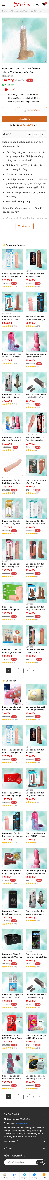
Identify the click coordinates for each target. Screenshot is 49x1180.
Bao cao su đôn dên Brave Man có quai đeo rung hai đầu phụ (12, 397)
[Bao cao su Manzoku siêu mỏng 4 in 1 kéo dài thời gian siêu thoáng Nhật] (36, 1063)
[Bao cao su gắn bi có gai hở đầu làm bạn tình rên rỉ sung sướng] (12, 694)
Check (40, 1162)
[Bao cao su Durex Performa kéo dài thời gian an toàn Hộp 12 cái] (36, 939)
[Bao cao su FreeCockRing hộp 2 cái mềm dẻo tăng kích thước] (12, 592)
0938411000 (26, 124)
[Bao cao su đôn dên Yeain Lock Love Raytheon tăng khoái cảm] (36, 259)
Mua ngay (24, 119)
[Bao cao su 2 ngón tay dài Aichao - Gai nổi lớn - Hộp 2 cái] (12, 982)
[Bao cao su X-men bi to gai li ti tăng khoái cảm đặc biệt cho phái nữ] (12, 858)
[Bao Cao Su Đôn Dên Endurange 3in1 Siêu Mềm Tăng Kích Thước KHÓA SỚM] (12, 635)
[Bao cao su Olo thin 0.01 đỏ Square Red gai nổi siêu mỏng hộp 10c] (12, 1023)
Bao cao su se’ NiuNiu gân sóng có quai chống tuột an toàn (36, 483)
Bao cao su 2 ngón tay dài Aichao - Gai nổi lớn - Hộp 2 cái (12, 997)
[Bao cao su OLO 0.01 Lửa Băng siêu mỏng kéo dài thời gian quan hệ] (36, 694)
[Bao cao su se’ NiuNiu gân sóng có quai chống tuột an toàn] (36, 465)
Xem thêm (23, 226)
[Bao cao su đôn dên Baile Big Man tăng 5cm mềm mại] (12, 465)
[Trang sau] (39, 670)
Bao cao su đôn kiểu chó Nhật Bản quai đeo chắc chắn (12, 440)
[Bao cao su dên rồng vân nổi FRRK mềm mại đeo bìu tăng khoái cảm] (12, 341)
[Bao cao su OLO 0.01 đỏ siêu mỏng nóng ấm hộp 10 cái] (12, 778)
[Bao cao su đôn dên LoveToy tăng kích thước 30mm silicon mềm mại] (12, 549)
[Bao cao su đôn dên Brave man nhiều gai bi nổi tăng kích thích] (36, 302)
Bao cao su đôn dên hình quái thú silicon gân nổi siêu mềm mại (12, 1079)
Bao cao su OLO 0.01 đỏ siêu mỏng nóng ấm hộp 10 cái (12, 795)
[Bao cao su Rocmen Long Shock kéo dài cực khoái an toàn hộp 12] (12, 899)
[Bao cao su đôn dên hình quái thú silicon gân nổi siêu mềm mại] (12, 1063)
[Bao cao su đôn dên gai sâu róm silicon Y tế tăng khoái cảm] (24, 40)
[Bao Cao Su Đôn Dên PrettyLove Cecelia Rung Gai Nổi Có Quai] (36, 422)
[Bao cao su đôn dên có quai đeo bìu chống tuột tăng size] (36, 382)
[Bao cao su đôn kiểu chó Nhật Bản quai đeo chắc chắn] (12, 422)
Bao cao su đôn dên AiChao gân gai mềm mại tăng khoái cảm (35, 524)
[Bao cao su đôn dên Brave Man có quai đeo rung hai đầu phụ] (12, 382)
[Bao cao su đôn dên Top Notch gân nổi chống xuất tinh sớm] (36, 549)
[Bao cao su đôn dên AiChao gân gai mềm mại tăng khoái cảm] (36, 508)
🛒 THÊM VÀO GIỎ (33, 110)
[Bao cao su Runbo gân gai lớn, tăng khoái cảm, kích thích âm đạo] (36, 1023)
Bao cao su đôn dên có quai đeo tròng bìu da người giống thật (12, 276)
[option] (24, 40)
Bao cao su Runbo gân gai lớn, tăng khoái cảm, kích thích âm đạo (36, 1038)
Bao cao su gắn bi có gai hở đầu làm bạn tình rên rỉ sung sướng (12, 710)
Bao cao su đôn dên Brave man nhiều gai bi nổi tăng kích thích (35, 319)
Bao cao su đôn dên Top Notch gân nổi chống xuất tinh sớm (35, 567)
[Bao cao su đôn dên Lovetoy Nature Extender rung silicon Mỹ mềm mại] (36, 635)
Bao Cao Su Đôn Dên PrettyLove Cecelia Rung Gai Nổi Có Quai (36, 440)
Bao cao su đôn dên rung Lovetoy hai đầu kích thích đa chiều (35, 610)
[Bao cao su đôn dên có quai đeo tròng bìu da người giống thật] (12, 259)
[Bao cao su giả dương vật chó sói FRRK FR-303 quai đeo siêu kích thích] (36, 341)
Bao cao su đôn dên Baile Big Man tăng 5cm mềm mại (11, 483)
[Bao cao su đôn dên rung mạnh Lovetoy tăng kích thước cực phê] (12, 302)
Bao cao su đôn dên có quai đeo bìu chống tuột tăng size (36, 397)
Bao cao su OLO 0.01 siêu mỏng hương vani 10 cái (12, 957)
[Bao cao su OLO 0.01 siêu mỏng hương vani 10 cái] (12, 939)
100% (36, 134)
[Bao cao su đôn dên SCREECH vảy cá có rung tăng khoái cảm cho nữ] (12, 508)
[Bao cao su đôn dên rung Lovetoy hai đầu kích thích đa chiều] (36, 592)
